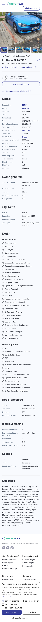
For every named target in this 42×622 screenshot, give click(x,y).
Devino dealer (27, 566)
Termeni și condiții (29, 580)
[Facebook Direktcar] (3, 547)
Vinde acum (30, 8)
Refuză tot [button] (31, 612)
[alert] (21, 601)
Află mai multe (7, 597)
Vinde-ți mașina (28, 563)
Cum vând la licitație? (10, 568)
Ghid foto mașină (28, 560)
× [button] (39, 583)
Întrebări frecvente (9, 560)
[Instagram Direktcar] (7, 547)
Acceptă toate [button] (12, 612)
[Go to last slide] (3, 35)
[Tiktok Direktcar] (12, 547)
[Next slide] (39, 35)
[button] (3, 50)
